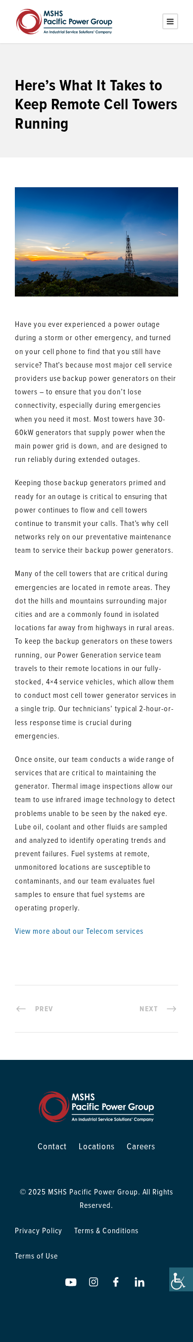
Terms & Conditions (106, 1230)
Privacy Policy (38, 1230)
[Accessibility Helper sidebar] (181, 1279)
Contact (52, 1146)
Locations (97, 1146)
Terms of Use (36, 1255)
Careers (141, 1146)
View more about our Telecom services (79, 930)
